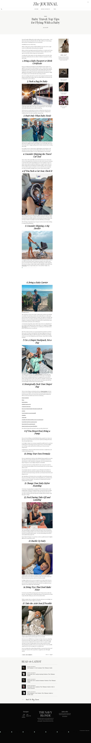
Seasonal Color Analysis (31, 666)
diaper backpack (38, 374)
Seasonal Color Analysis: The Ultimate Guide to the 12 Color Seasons (41, 687)
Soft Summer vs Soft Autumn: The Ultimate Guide (39, 668)
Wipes (23, 399)
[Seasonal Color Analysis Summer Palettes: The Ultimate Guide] (24, 680)
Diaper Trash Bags (25, 397)
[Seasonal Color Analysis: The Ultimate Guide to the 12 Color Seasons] (24, 687)
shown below (24, 265)
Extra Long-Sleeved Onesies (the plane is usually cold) (32, 408)
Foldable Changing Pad (26, 404)
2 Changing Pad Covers (26, 406)
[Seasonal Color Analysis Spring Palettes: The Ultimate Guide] (24, 674)
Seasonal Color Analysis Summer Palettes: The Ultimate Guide (41, 681)
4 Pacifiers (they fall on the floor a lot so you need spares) (32, 419)
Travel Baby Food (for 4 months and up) (29, 421)
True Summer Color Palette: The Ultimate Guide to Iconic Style (40, 693)
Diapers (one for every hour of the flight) (29, 426)
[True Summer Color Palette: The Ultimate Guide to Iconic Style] (24, 693)
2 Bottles (23, 410)
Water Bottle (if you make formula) (28, 424)
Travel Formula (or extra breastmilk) (29, 413)
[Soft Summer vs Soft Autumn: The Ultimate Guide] (24, 668)
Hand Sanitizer (25, 402)
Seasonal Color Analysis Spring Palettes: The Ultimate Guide (41, 674)
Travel (45, 16)
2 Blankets (24, 415)
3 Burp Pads (24, 417)
